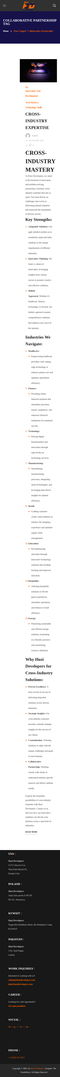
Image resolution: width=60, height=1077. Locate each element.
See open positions (17, 1006)
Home (6, 31)
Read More (31, 832)
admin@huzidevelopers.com (21, 980)
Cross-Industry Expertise (37, 121)
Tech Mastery (32, 102)
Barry (35, 136)
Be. (27, 1027)
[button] (54, 5)
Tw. (21, 1027)
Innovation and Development (32, 93)
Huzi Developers (37, 1068)
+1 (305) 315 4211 (16, 1057)
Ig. (15, 1027)
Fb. (9, 1027)
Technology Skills (33, 107)
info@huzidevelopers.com (20, 984)
